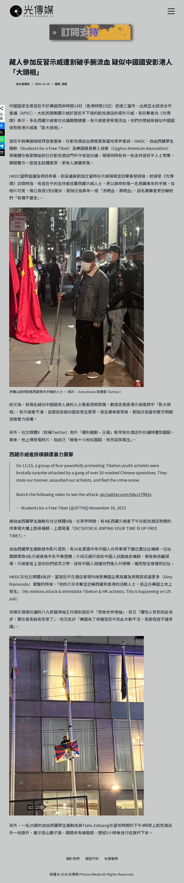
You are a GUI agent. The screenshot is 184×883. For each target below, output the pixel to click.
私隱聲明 (111, 858)
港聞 (64, 84)
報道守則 (92, 858)
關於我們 (73, 858)
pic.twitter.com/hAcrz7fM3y (125, 494)
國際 (57, 84)
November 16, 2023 (108, 508)
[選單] (171, 11)
